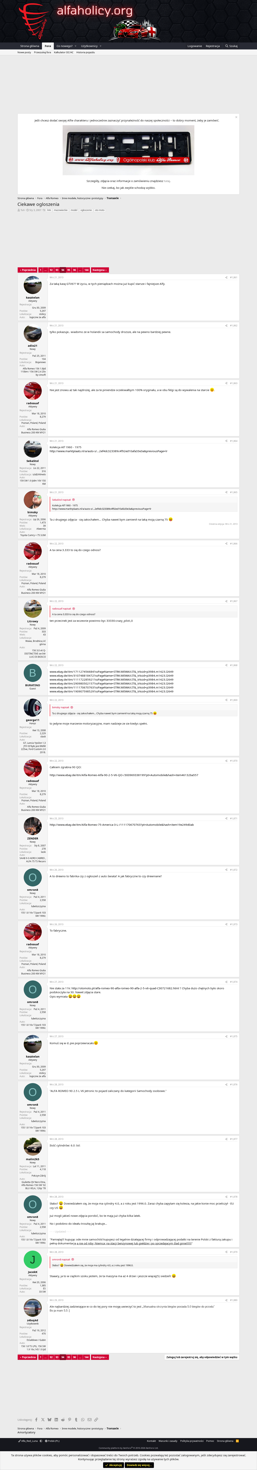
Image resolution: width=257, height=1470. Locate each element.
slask (43, 736)
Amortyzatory (26, 1432)
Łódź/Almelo (39, 474)
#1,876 (233, 1084)
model (74, 210)
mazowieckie (61, 210)
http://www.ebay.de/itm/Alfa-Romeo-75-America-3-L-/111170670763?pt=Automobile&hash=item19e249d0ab (122, 824)
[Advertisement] (128, 83)
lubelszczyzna (38, 906)
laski (43, 852)
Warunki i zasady (168, 1441)
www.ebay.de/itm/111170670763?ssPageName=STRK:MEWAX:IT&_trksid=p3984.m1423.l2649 (111, 687)
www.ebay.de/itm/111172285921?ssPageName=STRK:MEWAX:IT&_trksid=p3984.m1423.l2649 (111, 679)
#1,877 (233, 1139)
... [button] (45, 270)
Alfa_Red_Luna (29, 1441)
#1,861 (233, 277)
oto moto (99, 210)
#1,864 (233, 441)
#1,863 (233, 383)
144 (86, 270)
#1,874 (233, 981)
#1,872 (233, 869)
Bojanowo (40, 362)
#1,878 (233, 1196)
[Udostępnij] (226, 277)
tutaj (167, 181)
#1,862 (233, 325)
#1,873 (233, 924)
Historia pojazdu (85, 52)
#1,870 (233, 760)
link (49, 210)
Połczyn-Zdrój (39, 1175)
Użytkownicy (89, 46)
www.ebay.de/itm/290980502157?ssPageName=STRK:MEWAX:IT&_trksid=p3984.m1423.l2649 (111, 683)
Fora (48, 46)
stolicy (42, 314)
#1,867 (233, 601)
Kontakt (151, 1441)
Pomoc (210, 1441)
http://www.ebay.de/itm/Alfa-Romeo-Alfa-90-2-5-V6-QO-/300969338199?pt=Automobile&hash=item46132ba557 (124, 775)
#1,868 (233, 665)
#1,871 (233, 818)
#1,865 (233, 492)
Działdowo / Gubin (36, 1340)
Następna (99, 270)
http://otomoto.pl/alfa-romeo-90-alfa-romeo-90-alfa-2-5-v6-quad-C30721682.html (125, 988)
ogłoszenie (86, 210)
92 (51, 270)
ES (44, 1288)
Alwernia (41, 528)
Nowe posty (24, 52)
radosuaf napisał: (61, 608)
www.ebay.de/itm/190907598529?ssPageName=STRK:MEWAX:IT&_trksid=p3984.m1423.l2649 (111, 691)
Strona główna (29, 46)
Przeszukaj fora (42, 52)
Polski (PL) (53, 1441)
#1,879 (233, 1252)
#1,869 (233, 700)
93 (57, 270)
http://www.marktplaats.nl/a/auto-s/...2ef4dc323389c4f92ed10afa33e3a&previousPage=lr (108, 451)
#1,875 (233, 1036)
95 (68, 270)
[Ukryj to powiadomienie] (235, 118)
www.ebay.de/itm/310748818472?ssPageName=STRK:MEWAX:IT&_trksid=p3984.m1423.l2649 (111, 675)
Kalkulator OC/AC (63, 52)
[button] (75, 45)
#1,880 (233, 1300)
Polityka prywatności (192, 1441)
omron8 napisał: (61, 1259)
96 (74, 270)
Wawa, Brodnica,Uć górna (35, 642)
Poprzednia (29, 270)
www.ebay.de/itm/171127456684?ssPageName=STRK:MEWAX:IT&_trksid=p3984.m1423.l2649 (111, 671)
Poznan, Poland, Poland (33, 423)
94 (63, 270)
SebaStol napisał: (61, 499)
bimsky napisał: (60, 707)
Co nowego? (65, 46)
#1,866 (233, 543)
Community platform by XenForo (128, 1447)
